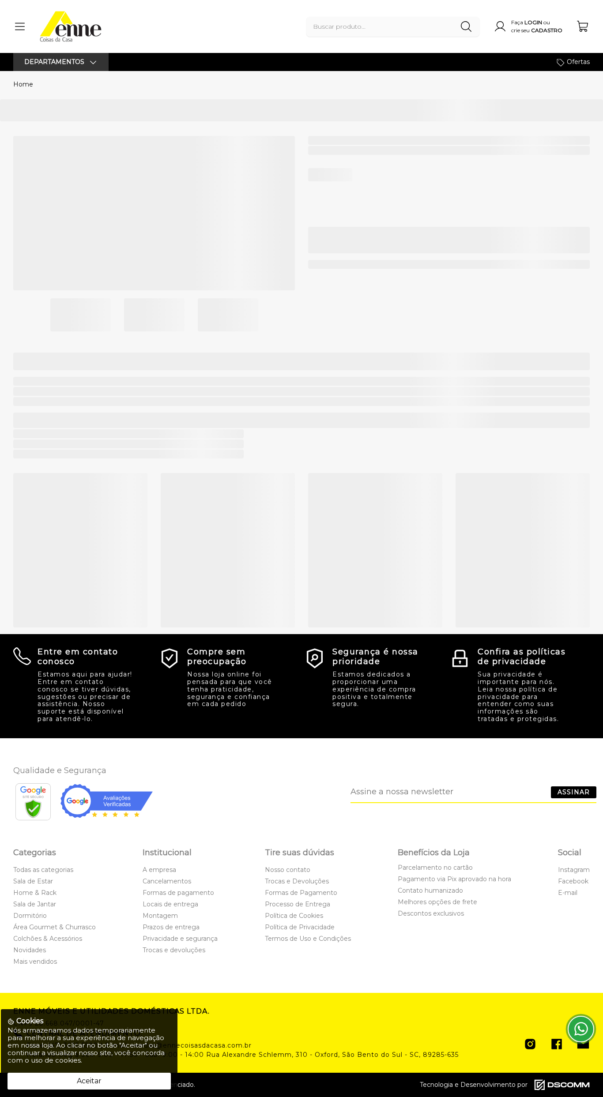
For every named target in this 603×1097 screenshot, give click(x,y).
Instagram (574, 870)
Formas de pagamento (178, 893)
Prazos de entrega (171, 927)
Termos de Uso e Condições (308, 939)
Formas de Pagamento (301, 893)
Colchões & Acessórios (47, 939)
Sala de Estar (33, 881)
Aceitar (89, 1081)
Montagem (160, 916)
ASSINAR (574, 792)
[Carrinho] (583, 26)
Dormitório (30, 916)
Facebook (573, 881)
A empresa (159, 870)
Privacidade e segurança (180, 939)
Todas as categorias (43, 870)
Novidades (29, 950)
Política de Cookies (294, 916)
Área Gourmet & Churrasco (54, 927)
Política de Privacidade (300, 927)
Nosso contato (287, 870)
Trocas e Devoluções (297, 881)
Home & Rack (35, 893)
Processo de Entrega (297, 904)
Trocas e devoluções (174, 950)
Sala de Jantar (34, 904)
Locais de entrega (170, 904)
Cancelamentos (167, 881)
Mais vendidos (35, 962)
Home (23, 84)
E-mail (567, 893)
